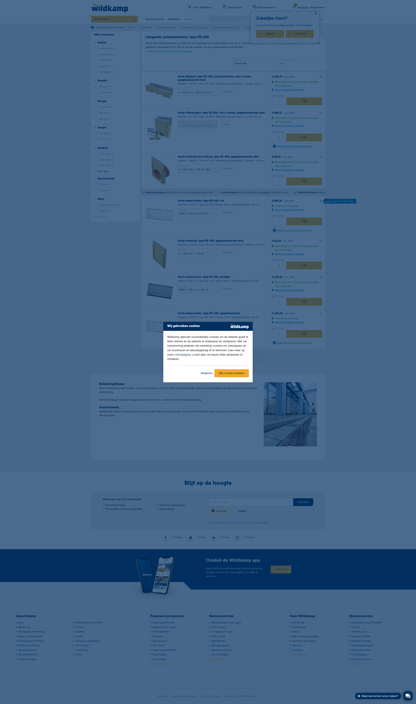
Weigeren (206, 373)
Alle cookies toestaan (232, 373)
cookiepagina (182, 354)
